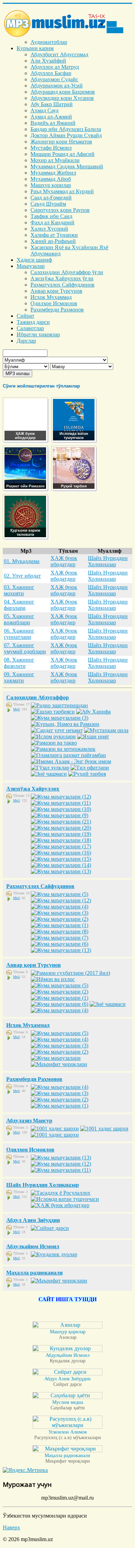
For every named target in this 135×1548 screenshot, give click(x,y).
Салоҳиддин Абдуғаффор (37, 697)
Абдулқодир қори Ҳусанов (62, 98)
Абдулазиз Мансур (29, 1120)
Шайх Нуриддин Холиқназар (108, 561)
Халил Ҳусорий (49, 229)
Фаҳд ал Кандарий (52, 222)
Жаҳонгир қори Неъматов (61, 141)
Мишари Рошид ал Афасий (62, 154)
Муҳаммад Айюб (50, 179)
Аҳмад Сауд (44, 110)
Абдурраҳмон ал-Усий (56, 85)
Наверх (11, 1527)
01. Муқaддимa (21, 561)
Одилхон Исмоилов (53, 303)
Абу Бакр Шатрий (51, 104)
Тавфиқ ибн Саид (51, 216)
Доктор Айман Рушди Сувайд (66, 135)
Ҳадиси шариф (34, 260)
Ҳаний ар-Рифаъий (53, 241)
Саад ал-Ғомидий (51, 198)
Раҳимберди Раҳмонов (57, 310)
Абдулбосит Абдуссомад (59, 54)
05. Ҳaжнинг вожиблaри (19, 619)
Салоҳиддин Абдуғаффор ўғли (66, 272)
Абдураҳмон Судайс (54, 79)
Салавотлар (30, 328)
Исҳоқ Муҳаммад (51, 297)
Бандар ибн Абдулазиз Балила (65, 129)
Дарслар (26, 341)
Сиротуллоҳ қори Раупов (60, 210)
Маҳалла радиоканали (34, 1273)
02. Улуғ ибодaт (22, 576)
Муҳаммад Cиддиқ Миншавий (66, 166)
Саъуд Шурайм (48, 204)
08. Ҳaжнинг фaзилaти (19, 663)
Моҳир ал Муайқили (55, 160)
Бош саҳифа (115, 27)
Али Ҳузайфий (48, 61)
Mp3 (16, 709)
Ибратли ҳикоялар (38, 334)
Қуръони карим (35, 48)
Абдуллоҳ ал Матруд (54, 67)
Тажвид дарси (33, 322)
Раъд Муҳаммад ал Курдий (62, 191)
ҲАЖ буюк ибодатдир (64, 561)
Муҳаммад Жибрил (53, 173)
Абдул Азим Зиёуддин (33, 1220)
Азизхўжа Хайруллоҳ (32, 789)
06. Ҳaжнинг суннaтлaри (19, 634)
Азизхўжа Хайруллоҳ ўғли (61, 278)
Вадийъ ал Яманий (52, 123)
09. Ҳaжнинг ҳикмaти (19, 677)
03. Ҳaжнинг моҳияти (19, 590)
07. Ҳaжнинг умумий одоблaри (25, 648)
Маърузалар (31, 266)
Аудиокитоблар (48, 42)
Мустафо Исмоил (51, 148)
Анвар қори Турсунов (56, 291)
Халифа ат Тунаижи (54, 235)
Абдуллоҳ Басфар (50, 73)
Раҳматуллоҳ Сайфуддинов (62, 285)
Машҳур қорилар (50, 185)
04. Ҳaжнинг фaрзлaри (19, 605)
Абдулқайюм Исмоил (32, 1246)
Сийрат (25, 316)
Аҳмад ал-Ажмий (51, 117)
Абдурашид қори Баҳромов (62, 92)
